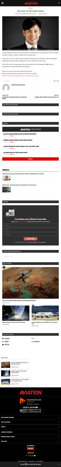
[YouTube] (34, 455)
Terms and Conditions (32, 242)
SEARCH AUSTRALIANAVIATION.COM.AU (12, 251)
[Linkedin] (30, 455)
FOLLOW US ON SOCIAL (8, 334)
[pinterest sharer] (54, 81)
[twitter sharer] (56, 81)
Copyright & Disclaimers (22, 461)
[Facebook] (26, 455)
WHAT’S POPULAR (7, 263)
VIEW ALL (30, 159)
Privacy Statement (42, 242)
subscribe (5, 202)
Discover (5, 123)
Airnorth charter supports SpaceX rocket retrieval (13, 322)
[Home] (30, 392)
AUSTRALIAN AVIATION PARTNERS (10, 104)
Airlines (30, 8)
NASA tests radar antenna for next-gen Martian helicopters (19, 300)
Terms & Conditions (39, 461)
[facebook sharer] (57, 81)
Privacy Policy (31, 461)
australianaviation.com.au (28, 13)
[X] (28, 455)
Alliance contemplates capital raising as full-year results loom (45, 323)
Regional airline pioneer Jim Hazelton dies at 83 (47, 97)
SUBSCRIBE (30, 448)
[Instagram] (32, 455)
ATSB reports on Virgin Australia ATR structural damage (14, 98)
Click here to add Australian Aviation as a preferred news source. (20, 76)
